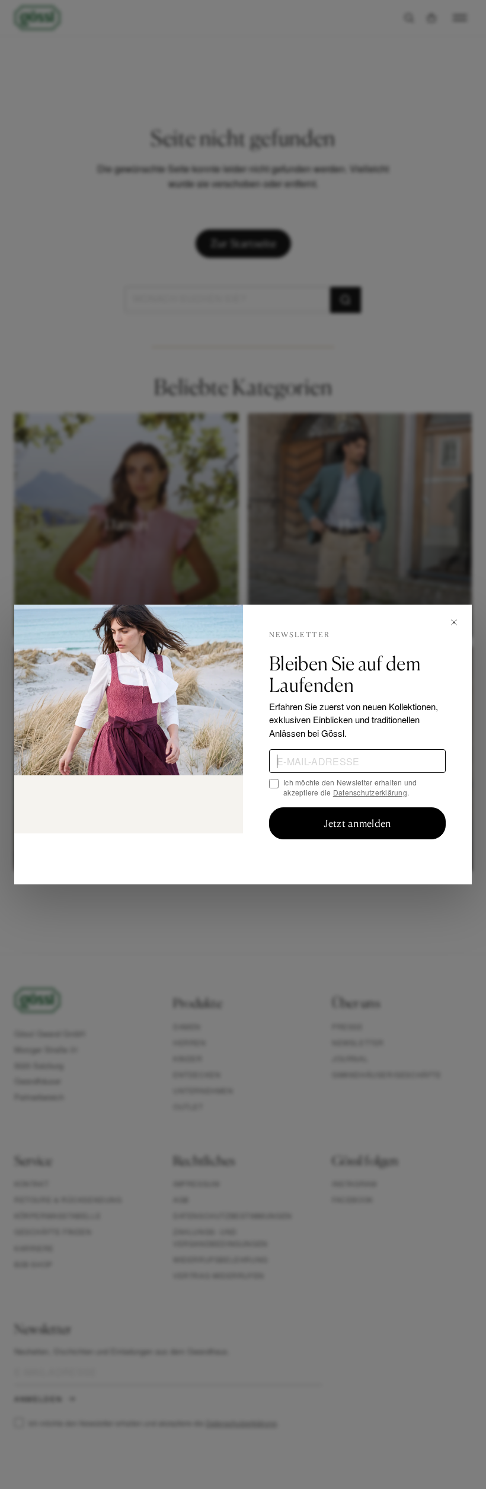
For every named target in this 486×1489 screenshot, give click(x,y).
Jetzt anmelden (357, 823)
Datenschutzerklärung (370, 792)
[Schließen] (454, 622)
